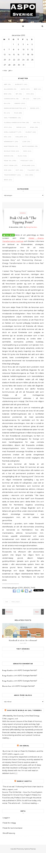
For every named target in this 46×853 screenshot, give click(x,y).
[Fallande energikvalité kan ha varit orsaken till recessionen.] (7, 612)
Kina (34, 127)
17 (23, 55)
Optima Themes (30, 849)
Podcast (27, 160)
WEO (8, 180)
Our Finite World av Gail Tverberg (24, 710)
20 (5, 60)
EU (7, 113)
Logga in (6, 818)
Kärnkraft (11, 141)
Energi (20, 103)
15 (14, 55)
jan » (10, 70)
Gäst (6, 602)
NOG (27, 151)
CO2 (30, 94)
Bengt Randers (31, 227)
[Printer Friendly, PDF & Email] (8, 235)
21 (9, 60)
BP (19, 94)
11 (27, 49)
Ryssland (28, 165)
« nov (5, 70)
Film (18, 113)
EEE (37, 99)
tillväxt (33, 170)
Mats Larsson (16, 602)
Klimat (31, 132)
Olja (22, 156)
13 (4, 55)
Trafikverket (12, 175)
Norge (9, 156)
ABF (7, 84)
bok (8, 94)
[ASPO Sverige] (23, 10)
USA (29, 175)
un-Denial (24, 746)
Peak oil (10, 160)
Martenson (11, 146)
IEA (36, 122)
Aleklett (21, 84)
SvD (8, 170)
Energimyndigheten (15, 108)
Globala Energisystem (16, 122)
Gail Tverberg (12, 118)
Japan (21, 127)
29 (14, 65)
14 (9, 55)
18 (28, 55)
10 (23, 49)
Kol (7, 137)
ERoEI (34, 108)
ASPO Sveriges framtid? (27, 670)
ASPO (25, 89)
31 (23, 65)
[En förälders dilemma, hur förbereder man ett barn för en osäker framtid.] (39, 612)
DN (26, 99)
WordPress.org (9, 833)
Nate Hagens (30, 146)
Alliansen (10, 89)
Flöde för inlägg (9, 823)
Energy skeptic (24, 781)
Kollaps (21, 137)
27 (5, 65)
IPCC (8, 127)
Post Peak (11, 165)
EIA (7, 103)
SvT (19, 170)
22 (14, 60)
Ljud (26, 141)
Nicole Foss (11, 151)
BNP (37, 89)
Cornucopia (11, 99)
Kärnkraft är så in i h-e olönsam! (23, 640)
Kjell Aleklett (12, 132)
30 (19, 65)
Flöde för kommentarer (12, 828)
